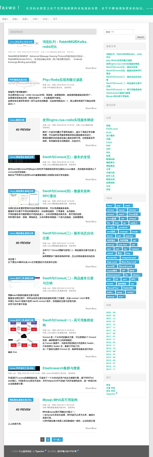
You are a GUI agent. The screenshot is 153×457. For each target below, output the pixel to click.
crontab (124, 231)
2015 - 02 (110, 360)
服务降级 (123, 283)
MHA (133, 270)
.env (125, 279)
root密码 (112, 231)
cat (126, 248)
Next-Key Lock (129, 261)
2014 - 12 (110, 366)
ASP (108, 148)
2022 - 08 (110, 312)
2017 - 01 (110, 336)
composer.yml (129, 257)
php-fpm (123, 244)
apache (130, 235)
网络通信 (53, 52)
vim (123, 218)
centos (111, 209)
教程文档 (61, 52)
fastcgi (111, 244)
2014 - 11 (110, 369)
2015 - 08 (110, 351)
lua (133, 283)
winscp (111, 296)
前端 (108, 125)
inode (136, 231)
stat (120, 235)
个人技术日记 (25, 451)
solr (110, 279)
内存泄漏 (125, 240)
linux (110, 205)
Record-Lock (126, 266)
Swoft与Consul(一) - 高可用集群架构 (124, 89)
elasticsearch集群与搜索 (61, 368)
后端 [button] (14, 18)
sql (134, 244)
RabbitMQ (129, 287)
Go (127, 274)
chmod (133, 218)
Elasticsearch (114, 274)
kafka (110, 292)
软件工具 (55, 290)
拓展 (108, 155)
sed (118, 248)
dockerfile (113, 257)
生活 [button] (45, 18)
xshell (111, 253)
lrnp (129, 253)
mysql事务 (113, 270)
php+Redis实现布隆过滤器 (62, 79)
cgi (135, 240)
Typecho (110, 393)
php (119, 205)
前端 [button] (4, 18)
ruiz (14, 52)
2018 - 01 (110, 321)
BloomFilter (113, 287)
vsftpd (131, 292)
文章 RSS (110, 387)
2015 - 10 (110, 348)
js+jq (108, 132)
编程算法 (110, 162)
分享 (108, 169)
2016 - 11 (110, 339)
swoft (122, 214)
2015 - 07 (110, 354)
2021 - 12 (110, 318)
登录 (108, 384)
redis (128, 205)
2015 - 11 (110, 345)
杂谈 (108, 189)
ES (117, 279)
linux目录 (134, 214)
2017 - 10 (110, 330)
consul (111, 214)
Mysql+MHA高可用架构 (60, 399)
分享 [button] (35, 18)
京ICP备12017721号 (66, 451)
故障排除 (110, 182)
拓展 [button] (25, 18)
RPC (134, 279)
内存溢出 (112, 240)
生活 (108, 185)
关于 (55, 18)
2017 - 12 (110, 324)
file (109, 222)
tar (125, 222)
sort (110, 248)
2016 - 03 (110, 342)
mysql (122, 209)
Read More (91, 68)
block (110, 235)
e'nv (122, 296)
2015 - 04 (110, 357)
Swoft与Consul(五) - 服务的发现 (66, 156)
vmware (136, 248)
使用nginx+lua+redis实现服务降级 (68, 119)
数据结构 (110, 159)
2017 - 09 (110, 333)
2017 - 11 (110, 327)
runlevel (124, 227)
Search (140, 36)
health (111, 283)
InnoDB (111, 266)
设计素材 (110, 135)
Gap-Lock (113, 261)
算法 (120, 253)
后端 (108, 138)
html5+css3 (112, 128)
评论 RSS (110, 390)
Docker (133, 209)
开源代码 (110, 172)
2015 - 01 (110, 363)
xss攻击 (111, 227)
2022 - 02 (110, 315)
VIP (124, 270)
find (117, 222)
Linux (47, 52)
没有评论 (70, 52)
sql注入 (134, 222)
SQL (60, 87)
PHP (49, 87)
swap (120, 292)
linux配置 (112, 218)
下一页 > (57, 439)
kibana (137, 274)
